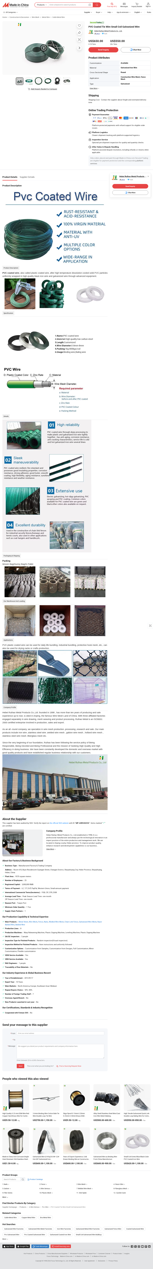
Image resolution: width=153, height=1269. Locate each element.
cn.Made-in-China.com (99, 1256)
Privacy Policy (113, 1261)
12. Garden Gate (120, 1193)
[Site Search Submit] (97, 4)
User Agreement (89, 1261)
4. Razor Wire (119, 1184)
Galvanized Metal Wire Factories (88, 1229)
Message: (12, 1046)
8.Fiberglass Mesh (120, 1188)
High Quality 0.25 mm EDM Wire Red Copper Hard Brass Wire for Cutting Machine (15, 1116)
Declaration (101, 1261)
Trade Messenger (40, 1246)
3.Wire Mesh (81, 1184)
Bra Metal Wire (45, 1217)
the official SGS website (59, 823)
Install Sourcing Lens (62, 1246)
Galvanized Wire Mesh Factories (40, 1229)
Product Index (117, 1253)
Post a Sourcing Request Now (68, 1066)
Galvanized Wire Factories (13, 1229)
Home (4, 17)
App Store (8, 1246)
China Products (40, 1253)
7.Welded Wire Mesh (83, 1188)
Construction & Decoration (19, 17)
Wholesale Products (76, 1253)
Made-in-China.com (66, 1256)
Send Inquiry (103, 50)
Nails (46, 921)
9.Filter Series (7, 1193)
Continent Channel (104, 1253)
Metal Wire (46, 17)
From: (13, 1033)
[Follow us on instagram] (139, 1246)
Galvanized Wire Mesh (88, 921)
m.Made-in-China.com (82, 1256)
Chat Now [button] (137, 50)
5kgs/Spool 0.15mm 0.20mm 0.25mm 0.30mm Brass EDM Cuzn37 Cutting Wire (74, 1116)
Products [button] (41, 4)
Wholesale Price (90, 1253)
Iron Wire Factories (64, 1229)
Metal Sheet (23, 921)
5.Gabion (6, 1188)
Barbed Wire (20, 924)
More (4, 1239)
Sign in (148, 6)
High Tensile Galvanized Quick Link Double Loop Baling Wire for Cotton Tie (137, 1116)
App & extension (123, 12)
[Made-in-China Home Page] (15, 4)
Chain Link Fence (71, 921)
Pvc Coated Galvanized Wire (34, 1234)
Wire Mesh (35, 17)
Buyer (98, 12)
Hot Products (28, 1253)
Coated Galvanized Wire (135, 1229)
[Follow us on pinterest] (146, 1246)
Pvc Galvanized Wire (11, 1234)
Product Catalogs (36, 1179)
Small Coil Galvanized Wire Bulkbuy (89, 1234)
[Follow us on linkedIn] (149, 1246)
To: (14, 1040)
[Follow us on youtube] (142, 1246)
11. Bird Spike (81, 1193)
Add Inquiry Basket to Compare (44, 89)
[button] (90, 5)
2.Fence (42, 1184)
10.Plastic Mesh (45, 1193)
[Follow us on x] (135, 1246)
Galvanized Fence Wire (113, 1229)
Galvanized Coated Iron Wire (60, 1234)
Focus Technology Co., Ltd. (60, 1261)
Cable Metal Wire (58, 17)
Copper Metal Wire (28, 1217)
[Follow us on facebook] (132, 1246)
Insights (126, 1253)
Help (109, 12)
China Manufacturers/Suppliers (57, 1253)
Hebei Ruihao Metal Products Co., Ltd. (108, 31)
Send (20, 1066)
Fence (40, 921)
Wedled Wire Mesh (56, 921)
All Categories (11, 12)
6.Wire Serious (44, 1188)
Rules (149, 12)
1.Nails (5, 1184)
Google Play (23, 1246)
